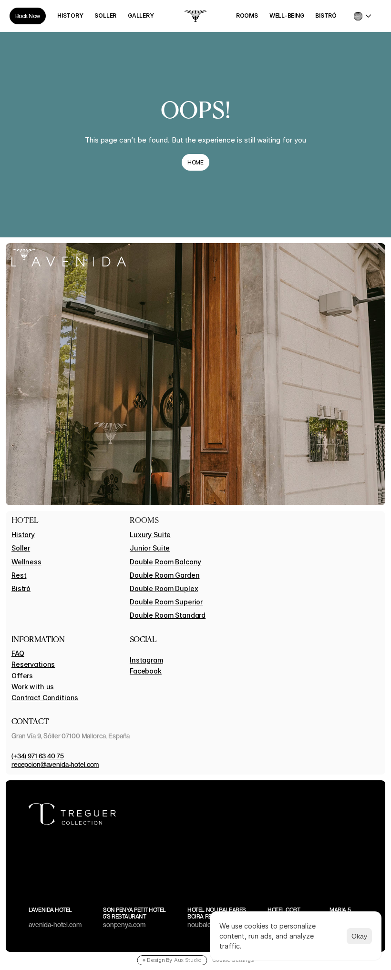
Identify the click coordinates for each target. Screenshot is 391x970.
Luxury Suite (150, 535)
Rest (18, 575)
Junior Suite (150, 548)
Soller (20, 548)
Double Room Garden (164, 575)
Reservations (33, 664)
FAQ (17, 653)
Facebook (146, 671)
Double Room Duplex (164, 588)
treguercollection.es (333, 814)
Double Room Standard (168, 615)
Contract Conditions (44, 698)
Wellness (26, 562)
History (23, 535)
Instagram (146, 660)
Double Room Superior (166, 602)
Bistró (21, 588)
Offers (22, 676)
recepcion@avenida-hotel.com (55, 764)
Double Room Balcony (165, 562)
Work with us (32, 687)
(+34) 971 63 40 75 (37, 756)
